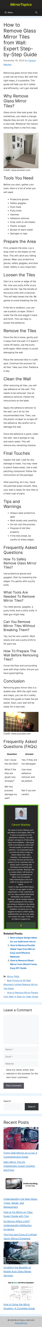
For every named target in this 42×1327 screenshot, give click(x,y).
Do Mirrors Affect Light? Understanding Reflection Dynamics (18, 1225)
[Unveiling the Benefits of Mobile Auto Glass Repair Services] (21, 1253)
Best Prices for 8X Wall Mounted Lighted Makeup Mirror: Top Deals (21, 984)
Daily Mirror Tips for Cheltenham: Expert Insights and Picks (19, 1166)
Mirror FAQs (13, 976)
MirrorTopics (21, 4)
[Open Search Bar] (36, 12)
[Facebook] (21, 925)
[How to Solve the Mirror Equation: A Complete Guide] (21, 1290)
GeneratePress (21, 1323)
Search (7, 1101)
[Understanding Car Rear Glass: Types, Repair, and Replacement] (21, 1185)
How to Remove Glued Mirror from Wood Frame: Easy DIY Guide (23, 964)
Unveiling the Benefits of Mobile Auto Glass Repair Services (17, 1271)
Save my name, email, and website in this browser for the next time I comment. (22, 1073)
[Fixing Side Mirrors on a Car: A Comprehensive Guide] (21, 1139)
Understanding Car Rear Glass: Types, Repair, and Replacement (20, 1203)
